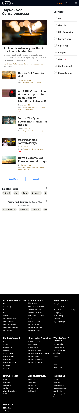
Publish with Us (33, 391)
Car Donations (58, 385)
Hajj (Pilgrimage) (59, 322)
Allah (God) (7, 307)
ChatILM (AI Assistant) (36, 306)
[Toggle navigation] (75, 3)
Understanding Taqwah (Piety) (27, 141)
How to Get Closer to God (31, 74)
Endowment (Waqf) (60, 388)
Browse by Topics (34, 356)
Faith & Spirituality (34, 341)
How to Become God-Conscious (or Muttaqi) (32, 159)
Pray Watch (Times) (9, 319)
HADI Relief (7, 385)
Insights (6, 350)
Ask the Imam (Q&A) (35, 312)
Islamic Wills (57, 391)
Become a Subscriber (35, 327)
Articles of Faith (58, 307)
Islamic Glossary (9, 356)
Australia (56, 359)
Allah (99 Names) (59, 304)
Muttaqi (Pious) (23, 169)
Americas (56, 353)
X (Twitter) (7, 411)
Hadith (5, 316)
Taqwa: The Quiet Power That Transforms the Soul (32, 121)
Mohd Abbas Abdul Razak (13, 64)
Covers (5, 344)
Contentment (27, 167)
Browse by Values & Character (38, 353)
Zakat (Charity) (58, 316)
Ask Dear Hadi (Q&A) (35, 309)
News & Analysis (59, 350)
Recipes (62, 52)
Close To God (39, 82)
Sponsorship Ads (59, 394)
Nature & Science (34, 347)
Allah (25, 107)
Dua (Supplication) (9, 325)
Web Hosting (58, 397)
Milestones (32, 385)
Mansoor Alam (25, 80)
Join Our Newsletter (35, 324)
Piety (25, 82)
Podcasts (6, 368)
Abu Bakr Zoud (25, 147)
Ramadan (30, 82)
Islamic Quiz (7, 359)
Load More (13, 179)
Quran (5, 310)
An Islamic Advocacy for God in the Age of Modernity (24, 49)
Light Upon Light (34, 107)
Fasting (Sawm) (38, 167)
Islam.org (6, 382)
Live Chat (62, 25)
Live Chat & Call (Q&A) (36, 315)
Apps (5, 341)
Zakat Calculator (9, 330)
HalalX (5, 388)
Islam (5, 304)
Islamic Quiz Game (9, 362)
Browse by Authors (35, 350)
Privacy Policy (33, 388)
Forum (30, 318)
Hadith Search (65, 66)
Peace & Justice (58, 347)
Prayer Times (64, 39)
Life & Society (33, 344)
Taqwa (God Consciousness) (33, 131)
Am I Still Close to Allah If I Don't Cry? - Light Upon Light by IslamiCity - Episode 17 (32, 96)
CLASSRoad (7, 394)
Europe (56, 356)
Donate (56, 379)
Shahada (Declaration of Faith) (64, 310)
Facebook (8, 408)
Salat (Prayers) (58, 313)
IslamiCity (27, 105)
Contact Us (32, 382)
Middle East (57, 368)
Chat (62, 59)
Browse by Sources (35, 359)
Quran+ (5, 313)
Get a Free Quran (34, 321)
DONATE (60, 3)
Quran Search (65, 73)
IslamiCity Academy (10, 391)
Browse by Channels (35, 362)
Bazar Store (57, 382)
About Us (31, 379)
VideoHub (63, 45)
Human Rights (58, 344)
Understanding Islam (10, 328)
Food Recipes (7, 347)
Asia (54, 362)
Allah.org (6, 379)
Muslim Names (8, 353)
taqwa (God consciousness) (33, 64)
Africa (55, 365)
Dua (60, 18)
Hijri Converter (65, 32)
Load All (36, 179)
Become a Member (34, 330)
